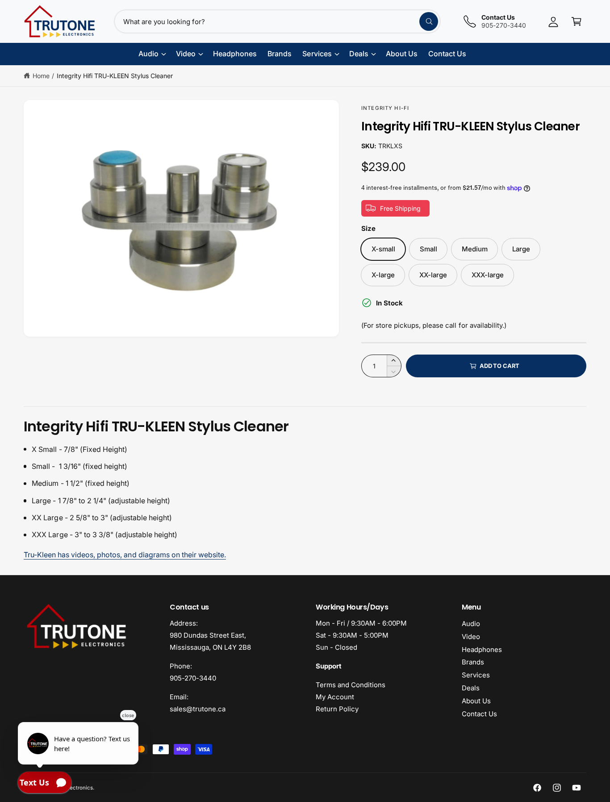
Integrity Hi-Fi (385, 108)
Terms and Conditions (350, 685)
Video (471, 636)
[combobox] (277, 21)
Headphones (482, 649)
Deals (471, 688)
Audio (471, 623)
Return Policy (337, 709)
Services (476, 675)
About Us (476, 701)
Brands (473, 662)
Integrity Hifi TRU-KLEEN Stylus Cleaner (115, 75)
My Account (335, 697)
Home (41, 75)
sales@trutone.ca (198, 709)
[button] (576, 21)
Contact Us (479, 714)
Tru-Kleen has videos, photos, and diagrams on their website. (125, 554)
